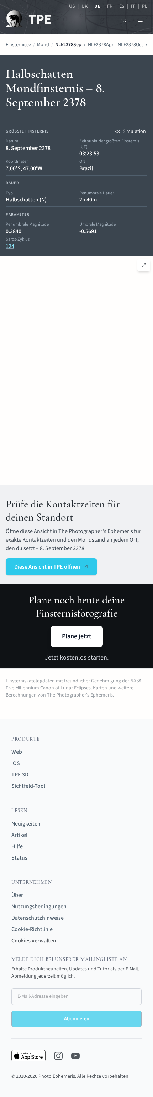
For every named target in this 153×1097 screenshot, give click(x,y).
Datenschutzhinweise (37, 918)
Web (16, 752)
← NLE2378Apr (99, 44)
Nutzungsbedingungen (39, 906)
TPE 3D (19, 775)
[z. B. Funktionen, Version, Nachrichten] (123, 20)
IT (133, 6)
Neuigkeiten (26, 824)
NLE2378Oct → (132, 44)
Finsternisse (18, 44)
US (72, 6)
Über (17, 895)
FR (109, 6)
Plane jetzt (76, 636)
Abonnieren (76, 1018)
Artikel (19, 835)
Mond (43, 44)
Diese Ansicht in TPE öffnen (47, 567)
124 (10, 246)
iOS (15, 763)
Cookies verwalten (33, 941)
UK (84, 6)
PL (144, 6)
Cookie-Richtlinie (32, 929)
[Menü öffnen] (140, 20)
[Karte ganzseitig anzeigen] (143, 265)
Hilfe (17, 846)
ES (121, 6)
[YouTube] (75, 1056)
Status (19, 858)
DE (97, 6)
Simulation (134, 131)
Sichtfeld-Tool (28, 786)
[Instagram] (58, 1056)
